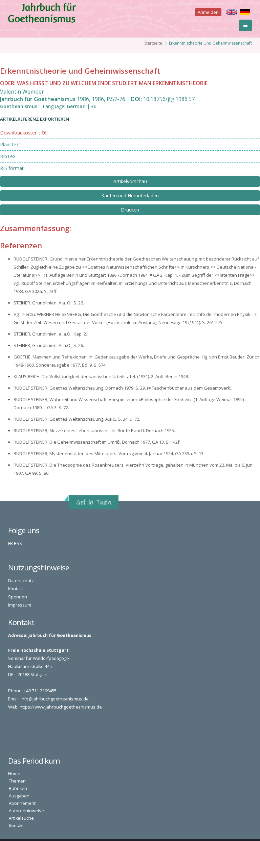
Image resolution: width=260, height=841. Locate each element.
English (231, 12)
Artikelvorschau (130, 181)
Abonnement (22, 803)
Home (14, 773)
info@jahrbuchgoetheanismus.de (55, 699)
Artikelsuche (21, 818)
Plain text (10, 144)
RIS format (12, 168)
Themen (17, 781)
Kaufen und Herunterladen (130, 195)
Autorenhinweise (26, 811)
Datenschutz (21, 581)
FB (10, 543)
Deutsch (245, 12)
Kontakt (15, 589)
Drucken (130, 209)
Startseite (153, 43)
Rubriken (18, 788)
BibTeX (8, 156)
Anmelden (208, 12)
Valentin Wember (22, 91)
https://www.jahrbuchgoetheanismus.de (61, 707)
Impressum (19, 605)
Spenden (17, 597)
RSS (18, 543)
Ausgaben (19, 796)
